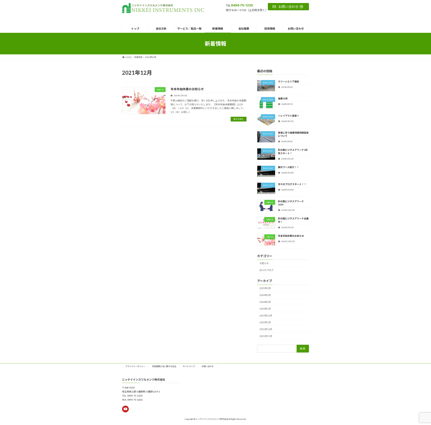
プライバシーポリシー (135, 366)
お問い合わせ (208, 366)
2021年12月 (265, 329)
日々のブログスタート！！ (292, 184)
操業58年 (283, 98)
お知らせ (264, 263)
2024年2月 (265, 301)
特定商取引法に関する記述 (164, 366)
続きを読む (239, 119)
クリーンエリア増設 (288, 81)
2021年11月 (265, 336)
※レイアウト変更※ (288, 115)
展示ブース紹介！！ (288, 167)
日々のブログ (266, 270)
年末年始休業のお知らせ (187, 89)
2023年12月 (265, 315)
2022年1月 (265, 322)
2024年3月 (265, 295)
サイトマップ (189, 366)
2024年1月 (265, 308)
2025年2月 (265, 288)
